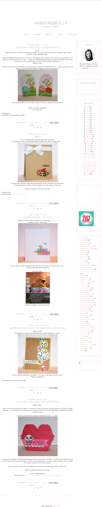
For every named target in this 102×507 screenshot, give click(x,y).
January (88, 172)
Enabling (82, 261)
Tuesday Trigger (84, 338)
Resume (60, 34)
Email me (92, 68)
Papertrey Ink (40, 316)
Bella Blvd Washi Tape (86, 246)
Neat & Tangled (84, 296)
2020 (87, 115)
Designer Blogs (56, 506)
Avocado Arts (84, 244)
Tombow (82, 336)
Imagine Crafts (84, 280)
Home (26, 34)
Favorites (49, 34)
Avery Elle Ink (84, 242)
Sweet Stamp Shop (85, 326)
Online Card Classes (86, 300)
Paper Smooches (40, 125)
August (89, 143)
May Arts (83, 292)
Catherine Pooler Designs (87, 248)
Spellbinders (83, 323)
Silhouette (83, 317)
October (89, 139)
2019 (87, 117)
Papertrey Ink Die (85, 311)
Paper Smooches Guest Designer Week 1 (37, 401)
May (88, 149)
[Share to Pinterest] (58, 123)
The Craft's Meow (85, 332)
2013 (87, 130)
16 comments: (44, 314)
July (88, 145)
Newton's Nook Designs (87, 298)
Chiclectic (54, 220)
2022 (87, 111)
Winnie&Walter (84, 348)
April (88, 152)
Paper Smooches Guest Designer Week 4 (37, 47)
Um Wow (83, 340)
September (89, 141)
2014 (87, 128)
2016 (87, 124)
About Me (37, 34)
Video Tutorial (84, 342)
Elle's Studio (83, 257)
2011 (87, 174)
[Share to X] (54, 123)
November (88, 137)
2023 (87, 109)
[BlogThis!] (52, 123)
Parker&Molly (51, 23)
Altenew (82, 238)
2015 (87, 126)
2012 (87, 132)
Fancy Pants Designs (86, 265)
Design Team (73, 34)
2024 (88, 107)
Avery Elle (83, 240)
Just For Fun (83, 284)
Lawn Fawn (83, 286)
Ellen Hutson (84, 259)
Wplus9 (82, 351)
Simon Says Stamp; (85, 319)
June (89, 147)
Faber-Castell (84, 263)
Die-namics (83, 253)
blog (57, 67)
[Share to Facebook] (56, 123)
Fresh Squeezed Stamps (87, 269)
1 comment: (44, 387)
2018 (87, 120)
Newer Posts (69, 495)
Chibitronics (83, 250)
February (88, 154)
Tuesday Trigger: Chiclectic (38, 217)
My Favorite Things (86, 294)
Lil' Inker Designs (85, 288)
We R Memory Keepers (86, 344)
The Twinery (84, 334)
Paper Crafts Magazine (86, 305)
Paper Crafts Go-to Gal (86, 303)
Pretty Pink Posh (85, 315)
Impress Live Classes (86, 282)
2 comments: (44, 122)
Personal (82, 313)
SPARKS (82, 321)
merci (38, 136)
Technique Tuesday (85, 330)
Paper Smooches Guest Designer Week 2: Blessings (37, 328)
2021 (87, 113)
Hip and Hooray (84, 278)
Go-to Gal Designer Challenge (88, 271)
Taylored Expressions (86, 328)
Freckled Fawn (84, 267)
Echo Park (83, 255)
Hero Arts (83, 275)
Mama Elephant (84, 290)
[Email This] (50, 123)
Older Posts (6, 495)
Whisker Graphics (85, 346)
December (89, 134)
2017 (87, 122)
